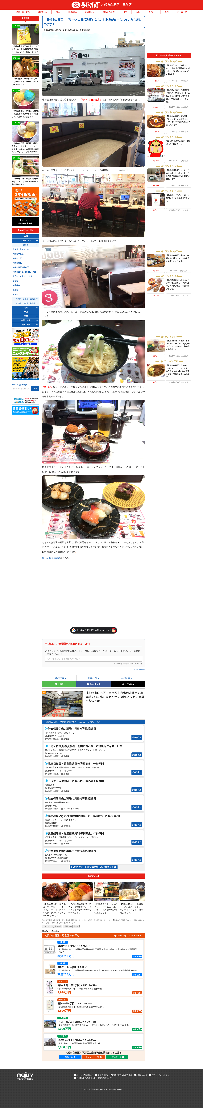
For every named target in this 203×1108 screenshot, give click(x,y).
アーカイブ (182, 12)
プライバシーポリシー (161, 1075)
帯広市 (15, 290)
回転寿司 (58, 926)
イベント (152, 12)
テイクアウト (48, 926)
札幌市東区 (17, 263)
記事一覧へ (93, 678)
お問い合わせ (142, 1075)
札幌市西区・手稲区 (21, 267)
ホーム (79, 1075)
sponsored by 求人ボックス (89, 722)
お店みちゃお (109, 12)
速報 (167, 12)
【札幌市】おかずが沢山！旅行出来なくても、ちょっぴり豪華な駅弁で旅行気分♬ (25, 181)
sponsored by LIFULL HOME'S (127, 935)
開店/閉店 (72, 12)
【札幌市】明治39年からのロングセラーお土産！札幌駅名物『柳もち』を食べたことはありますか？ (25, 49)
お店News (89, 12)
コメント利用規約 (138, 669)
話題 (138, 12)
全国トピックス (23, 12)
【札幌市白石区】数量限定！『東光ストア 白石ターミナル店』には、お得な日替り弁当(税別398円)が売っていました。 (178, 96)
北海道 (87, 30)
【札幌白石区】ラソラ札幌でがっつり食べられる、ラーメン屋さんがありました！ (25, 81)
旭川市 (15, 294)
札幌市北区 (17, 258)
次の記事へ (126, 678)
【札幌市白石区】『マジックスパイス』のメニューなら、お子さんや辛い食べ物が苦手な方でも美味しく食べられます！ (177, 371)
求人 (58, 12)
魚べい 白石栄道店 (51, 558)
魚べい (76, 926)
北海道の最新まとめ (21, 249)
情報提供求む (103, 1075)
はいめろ (55, 931)
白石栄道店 (68, 926)
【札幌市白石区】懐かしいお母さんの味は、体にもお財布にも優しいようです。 (177, 258)
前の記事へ (60, 678)
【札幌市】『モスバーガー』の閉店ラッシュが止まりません (177, 198)
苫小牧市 (16, 285)
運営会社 (90, 1075)
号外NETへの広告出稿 (122, 1075)
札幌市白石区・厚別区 (116, 4)
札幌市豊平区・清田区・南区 (24, 272)
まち (125, 12)
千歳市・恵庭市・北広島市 (23, 276)
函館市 (15, 281)
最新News (42, 12)
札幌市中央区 (18, 254)
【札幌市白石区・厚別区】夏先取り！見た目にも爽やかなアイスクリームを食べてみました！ (25, 114)
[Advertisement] (169, 34)
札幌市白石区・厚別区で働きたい (60, 722)
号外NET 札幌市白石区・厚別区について (94, 1078)
